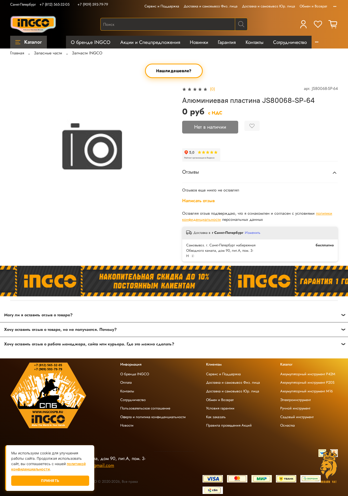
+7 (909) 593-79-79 (92, 4)
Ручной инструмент (295, 408)
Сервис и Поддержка (161, 6)
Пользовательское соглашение (145, 408)
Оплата (126, 382)
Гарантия (227, 42)
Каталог (33, 41)
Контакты (254, 42)
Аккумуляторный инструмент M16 (306, 391)
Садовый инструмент (297, 416)
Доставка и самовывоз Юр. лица (268, 6)
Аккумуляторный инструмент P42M (307, 374)
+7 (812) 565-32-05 (54, 4)
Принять (50, 480)
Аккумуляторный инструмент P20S (307, 382)
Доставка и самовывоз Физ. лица (210, 6)
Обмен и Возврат (313, 6)
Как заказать (216, 416)
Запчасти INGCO (87, 53)
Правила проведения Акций (229, 425)
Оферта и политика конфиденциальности (153, 416)
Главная (17, 53)
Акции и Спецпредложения (150, 42)
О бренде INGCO (90, 42)
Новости (126, 425)
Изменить (252, 232)
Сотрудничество (290, 42)
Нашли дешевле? (174, 70)
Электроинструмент (295, 399)
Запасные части (48, 53)
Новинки (199, 42)
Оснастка (287, 425)
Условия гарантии (220, 408)
